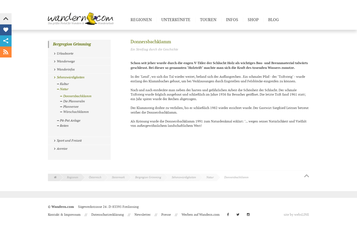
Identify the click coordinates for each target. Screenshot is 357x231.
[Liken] (6, 30)
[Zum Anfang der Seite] (306, 176)
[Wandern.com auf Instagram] (250, 215)
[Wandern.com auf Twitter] (239, 215)
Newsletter (142, 215)
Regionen (72, 177)
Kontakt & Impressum (64, 215)
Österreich (95, 177)
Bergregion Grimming (72, 44)
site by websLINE (296, 215)
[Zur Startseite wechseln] (87, 18)
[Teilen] (6, 41)
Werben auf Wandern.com (201, 215)
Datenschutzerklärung (107, 215)
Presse (166, 215)
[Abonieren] (6, 52)
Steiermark (118, 177)
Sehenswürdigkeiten (184, 177)
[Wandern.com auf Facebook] (229, 215)
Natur (210, 177)
